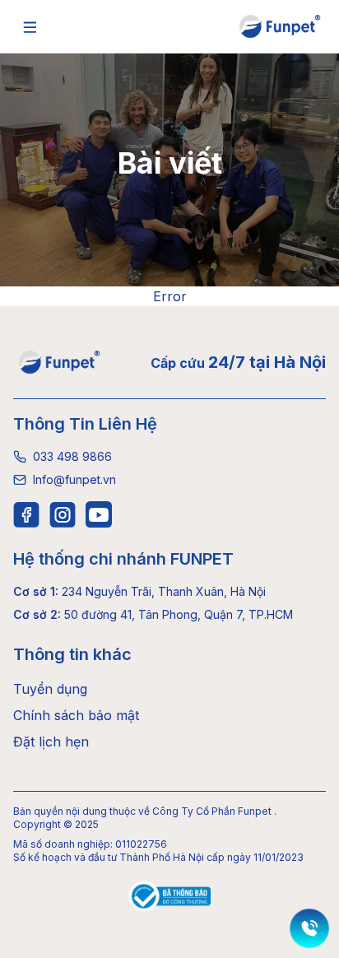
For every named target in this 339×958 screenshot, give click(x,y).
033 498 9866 (72, 456)
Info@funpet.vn (74, 479)
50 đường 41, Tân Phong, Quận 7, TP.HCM (153, 614)
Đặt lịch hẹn (51, 741)
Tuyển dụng (50, 689)
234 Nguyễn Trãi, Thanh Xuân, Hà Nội (139, 591)
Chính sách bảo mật (76, 715)
